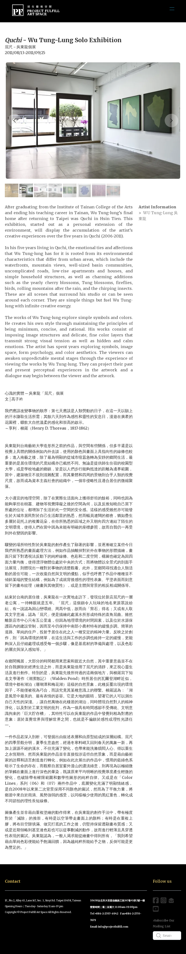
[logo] (36, 11)
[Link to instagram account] (163, 900)
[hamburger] (172, 8)
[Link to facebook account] (156, 900)
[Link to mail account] (171, 900)
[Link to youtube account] (156, 908)
